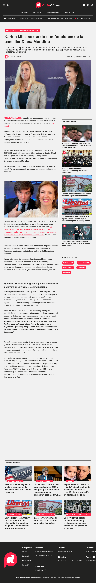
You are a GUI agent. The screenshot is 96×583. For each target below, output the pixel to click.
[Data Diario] (48, 5)
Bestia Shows (26, 560)
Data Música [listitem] (70, 13)
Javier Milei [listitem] (18, 18)
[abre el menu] (4, 5)
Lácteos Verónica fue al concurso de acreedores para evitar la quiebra (46, 520)
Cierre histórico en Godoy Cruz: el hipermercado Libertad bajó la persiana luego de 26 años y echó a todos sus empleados (17, 523)
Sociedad (25, 556)
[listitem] (56, 19)
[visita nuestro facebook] (84, 5)
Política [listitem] (24, 13)
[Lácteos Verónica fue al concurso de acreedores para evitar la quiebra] (77, 183)
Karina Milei (68, 262)
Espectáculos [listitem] (53, 13)
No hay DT (25, 565)
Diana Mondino (83, 262)
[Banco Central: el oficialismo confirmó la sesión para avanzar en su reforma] (77, 158)
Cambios (66, 272)
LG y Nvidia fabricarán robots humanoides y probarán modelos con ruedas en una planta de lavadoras (75, 523)
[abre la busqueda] (8, 5)
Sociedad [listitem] (37, 13)
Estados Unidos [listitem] (31, 18)
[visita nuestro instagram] (92, 5)
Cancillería (68, 267)
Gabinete (81, 267)
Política (24, 551)
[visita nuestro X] (88, 5)
